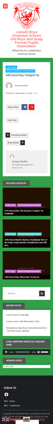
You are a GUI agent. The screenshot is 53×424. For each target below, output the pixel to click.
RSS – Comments (12, 405)
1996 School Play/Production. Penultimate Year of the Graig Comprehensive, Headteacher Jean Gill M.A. (26, 242)
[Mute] (38, 352)
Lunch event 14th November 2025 (22, 321)
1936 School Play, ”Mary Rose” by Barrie (22, 277)
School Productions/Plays (20, 71)
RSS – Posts (9, 401)
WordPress (20, 417)
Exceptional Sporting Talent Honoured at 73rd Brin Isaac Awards (26, 329)
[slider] (45, 351)
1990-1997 (10, 234)
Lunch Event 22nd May (17, 315)
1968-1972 (10, 205)
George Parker (21, 86)
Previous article (19, 135)
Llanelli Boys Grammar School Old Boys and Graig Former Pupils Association (26, 39)
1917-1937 (10, 271)
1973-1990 (11, 67)
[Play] (6, 352)
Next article (13, 143)
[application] (26, 352)
